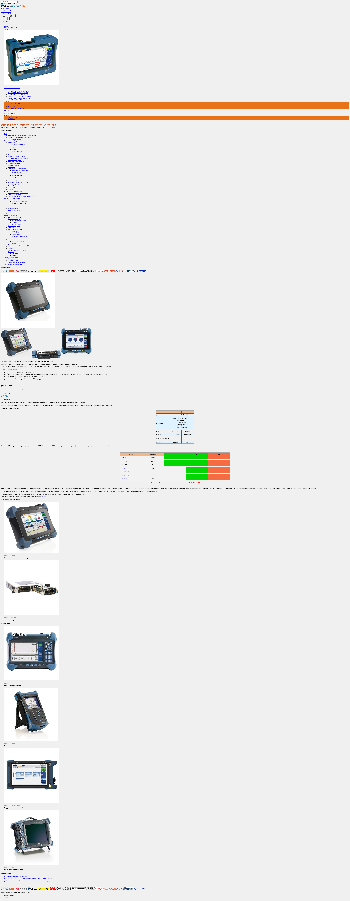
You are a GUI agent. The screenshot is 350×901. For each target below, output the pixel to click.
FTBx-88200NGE (125, 475)
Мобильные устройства (16, 100)
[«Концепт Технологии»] (8, 21)
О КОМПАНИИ (8, 115)
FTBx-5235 (123, 468)
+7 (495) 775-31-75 (6, 10)
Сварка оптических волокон (18, 93)
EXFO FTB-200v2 (9, 744)
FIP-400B (44, 496)
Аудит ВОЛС (11, 107)
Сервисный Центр (14, 103)
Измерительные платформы (32, 127)
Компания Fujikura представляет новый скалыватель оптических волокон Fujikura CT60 (28, 878)
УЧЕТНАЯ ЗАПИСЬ (9, 114)
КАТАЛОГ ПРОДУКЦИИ (11, 28)
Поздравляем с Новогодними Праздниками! (16, 876)
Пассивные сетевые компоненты (19, 96)
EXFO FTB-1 (8, 683)
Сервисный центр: (6, 12)
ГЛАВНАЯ (7, 26)
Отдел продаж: (5, 8)
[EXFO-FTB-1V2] (28, 327)
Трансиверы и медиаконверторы (19, 98)
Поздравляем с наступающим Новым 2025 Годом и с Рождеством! (22, 880)
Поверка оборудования (16, 108)
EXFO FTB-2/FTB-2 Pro (12, 806)
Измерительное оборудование (18, 91)
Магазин (7, 110)
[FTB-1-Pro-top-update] (46, 358)
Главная (3, 127)
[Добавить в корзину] (31, 552)
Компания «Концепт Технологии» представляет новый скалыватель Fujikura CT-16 (27, 882)
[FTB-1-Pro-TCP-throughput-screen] (76, 358)
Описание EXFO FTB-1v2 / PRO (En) (14, 389)
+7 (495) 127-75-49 (6, 13)
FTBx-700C (124, 461)
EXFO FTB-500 (9, 868)
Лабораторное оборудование (18, 94)
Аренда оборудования (15, 105)
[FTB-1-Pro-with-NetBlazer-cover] (16, 358)
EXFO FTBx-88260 (10, 618)
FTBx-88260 (109, 405)
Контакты (6, 899)
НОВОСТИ (7, 112)
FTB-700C (123, 458)
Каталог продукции (9, 895)
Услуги (6, 897)
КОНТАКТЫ (11, 119)
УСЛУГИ (6, 101)
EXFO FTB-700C (9, 556)
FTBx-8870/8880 (125, 472)
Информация (12, 117)
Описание (7, 399)
